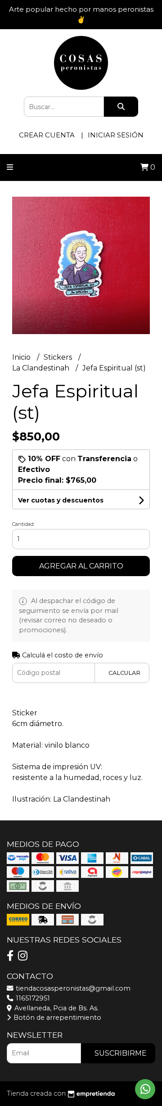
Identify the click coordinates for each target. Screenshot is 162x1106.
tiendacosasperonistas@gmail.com (72, 988)
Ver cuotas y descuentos (61, 500)
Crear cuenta (47, 135)
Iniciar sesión (116, 135)
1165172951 (32, 998)
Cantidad (23, 524)
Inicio (22, 357)
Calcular (124, 673)
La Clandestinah (41, 368)
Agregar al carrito (81, 566)
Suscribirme (120, 1053)
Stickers (59, 357)
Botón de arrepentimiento (56, 1017)
